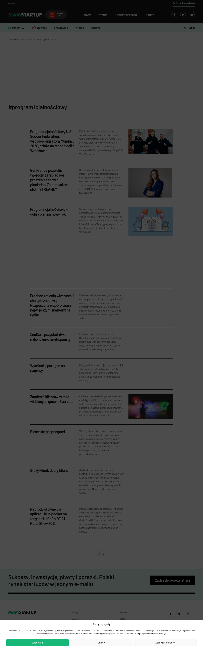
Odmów (101, 642)
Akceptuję (37, 642)
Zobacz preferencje (165, 642)
